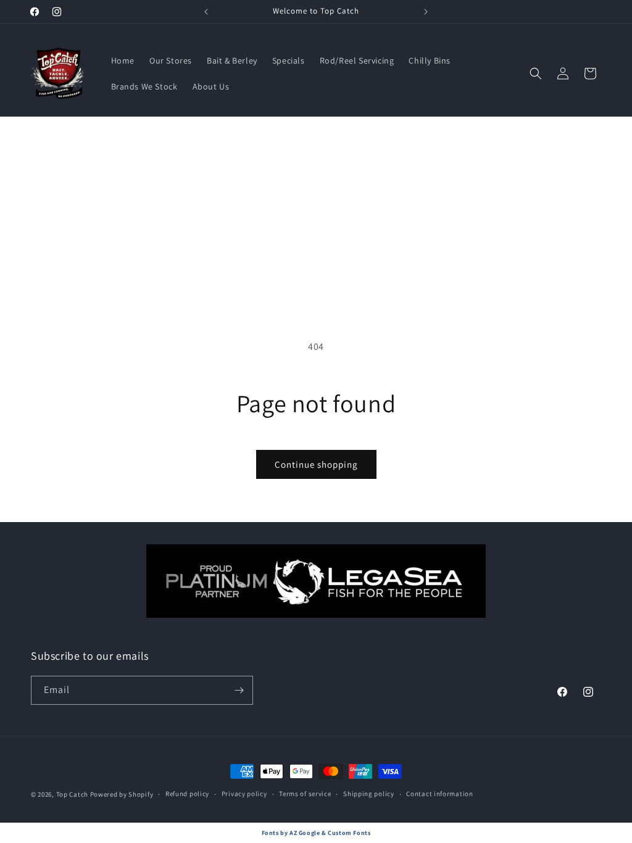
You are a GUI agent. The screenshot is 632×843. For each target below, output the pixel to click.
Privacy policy (244, 793)
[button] (535, 73)
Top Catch (72, 794)
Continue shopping (316, 464)
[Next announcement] (425, 11)
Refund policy (187, 793)
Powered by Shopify (122, 794)
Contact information (439, 793)
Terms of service (305, 793)
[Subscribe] (238, 690)
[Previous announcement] (206, 11)
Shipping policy (368, 793)
